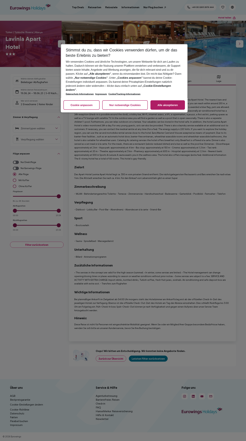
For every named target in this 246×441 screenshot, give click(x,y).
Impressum (101, 94)
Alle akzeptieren (167, 105)
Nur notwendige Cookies (125, 105)
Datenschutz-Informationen (80, 94)
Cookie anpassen (81, 105)
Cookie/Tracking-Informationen (124, 94)
